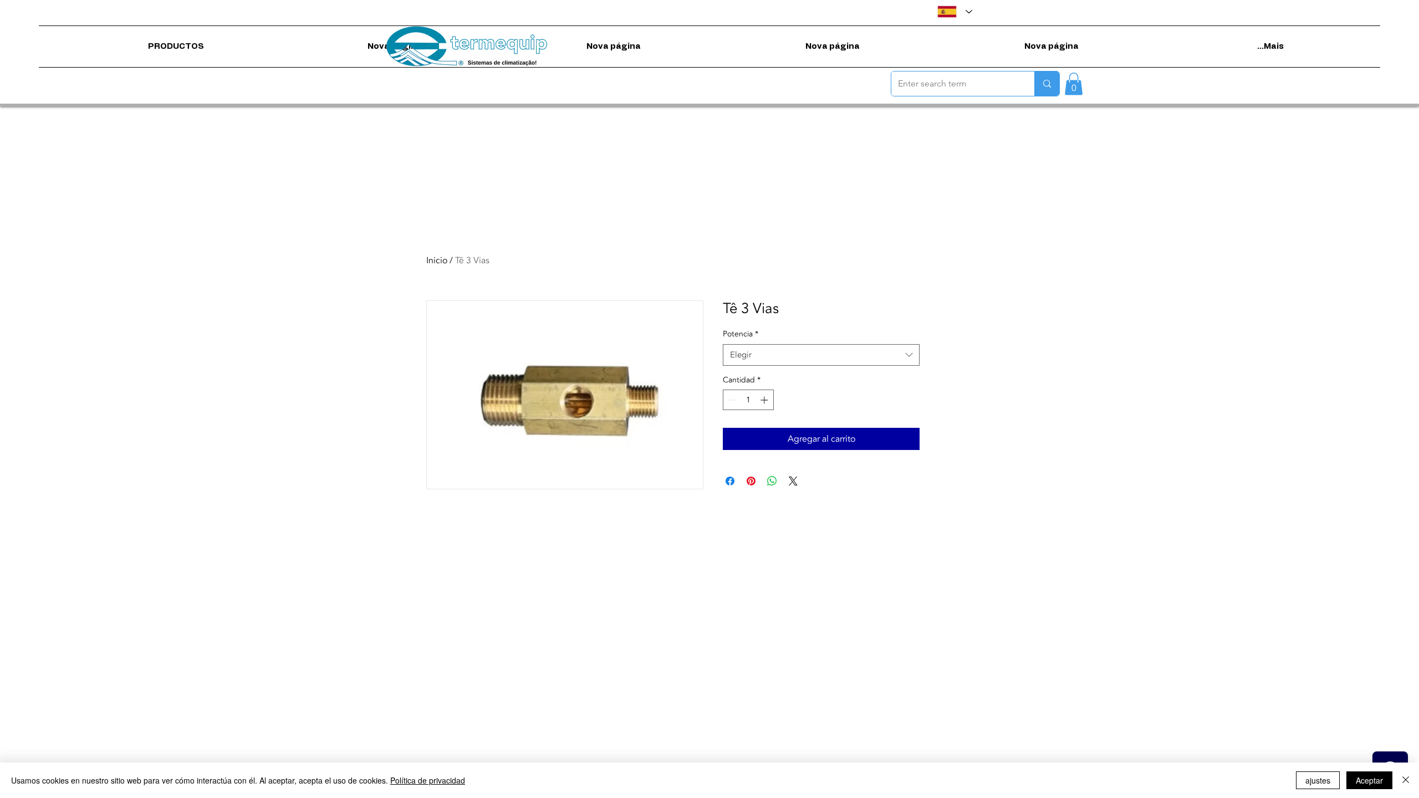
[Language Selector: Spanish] (955, 11)
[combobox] (821, 355)
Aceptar (1369, 780)
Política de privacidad (753, 540)
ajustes (1317, 780)
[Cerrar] (1405, 780)
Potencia (740, 334)
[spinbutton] (748, 400)
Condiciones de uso (676, 540)
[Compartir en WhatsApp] (772, 481)
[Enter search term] (1046, 83)
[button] (1073, 84)
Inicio (436, 260)
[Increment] (765, 400)
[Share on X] (793, 481)
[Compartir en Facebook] (730, 481)
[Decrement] (731, 400)
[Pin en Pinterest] (751, 481)
